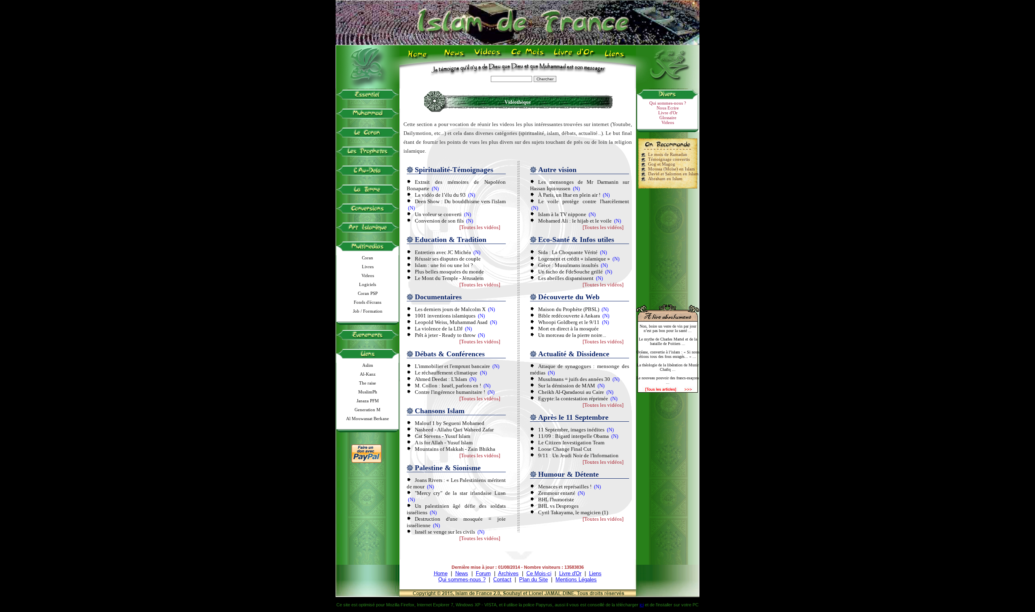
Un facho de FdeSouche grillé (571, 272)
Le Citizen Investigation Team (571, 443)
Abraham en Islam (665, 178)
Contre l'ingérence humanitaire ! (450, 392)
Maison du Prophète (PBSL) (568, 309)
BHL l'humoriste (556, 499)
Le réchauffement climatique (446, 373)
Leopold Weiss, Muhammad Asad (451, 322)
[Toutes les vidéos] (479, 227)
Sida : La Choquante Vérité (568, 252)
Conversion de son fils (439, 221)
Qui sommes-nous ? (667, 103)
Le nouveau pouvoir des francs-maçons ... (667, 380)
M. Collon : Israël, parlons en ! (448, 386)
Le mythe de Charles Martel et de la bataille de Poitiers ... (668, 341)
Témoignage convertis (669, 159)
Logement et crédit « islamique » (574, 259)
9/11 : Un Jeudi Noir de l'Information (578, 455)
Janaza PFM (368, 400)
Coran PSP (368, 293)
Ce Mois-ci (538, 573)
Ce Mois (527, 57)
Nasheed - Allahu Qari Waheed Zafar (454, 430)
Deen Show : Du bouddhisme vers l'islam (460, 201)
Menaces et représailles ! (564, 487)
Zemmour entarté (556, 493)
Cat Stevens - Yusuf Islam (442, 436)
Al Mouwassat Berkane (367, 418)
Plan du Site (533, 579)
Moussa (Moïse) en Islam (671, 168)
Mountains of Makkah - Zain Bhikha (455, 449)
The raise (367, 383)
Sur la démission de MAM (566, 386)
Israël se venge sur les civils (445, 532)
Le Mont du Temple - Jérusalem (449, 278)
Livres (368, 266)
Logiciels (367, 284)
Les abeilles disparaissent (566, 278)
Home (419, 57)
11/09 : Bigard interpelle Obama (573, 436)
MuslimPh (367, 391)
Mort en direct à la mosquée (568, 329)
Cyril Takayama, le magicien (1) (573, 512)
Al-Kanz (368, 374)
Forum (483, 573)
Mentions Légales (576, 579)
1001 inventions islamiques (445, 316)
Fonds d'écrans (367, 302)
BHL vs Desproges (558, 506)
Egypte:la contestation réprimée (573, 398)
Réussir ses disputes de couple (448, 259)
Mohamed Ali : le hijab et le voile (575, 221)
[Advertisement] (668, 243)
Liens (616, 57)
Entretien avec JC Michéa (443, 252)
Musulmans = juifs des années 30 (574, 379)
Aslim (367, 365)
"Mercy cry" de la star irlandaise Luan (460, 493)
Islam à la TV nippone (562, 214)
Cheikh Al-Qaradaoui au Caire (571, 392)
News (455, 57)
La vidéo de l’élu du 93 (440, 195)
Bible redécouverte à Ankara (569, 316)
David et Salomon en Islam (673, 173)
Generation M (367, 409)
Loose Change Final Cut (564, 449)
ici (642, 604)
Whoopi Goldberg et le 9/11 (569, 322)
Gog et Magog (661, 164)
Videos (488, 57)
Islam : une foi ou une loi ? (444, 265)
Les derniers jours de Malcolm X (450, 309)
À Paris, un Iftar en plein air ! (569, 195)
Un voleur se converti (438, 214)
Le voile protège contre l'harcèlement (583, 201)
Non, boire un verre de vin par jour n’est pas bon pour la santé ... (668, 328)
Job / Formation (367, 311)
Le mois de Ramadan (667, 154)
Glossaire (667, 117)
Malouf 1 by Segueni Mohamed (449, 423)
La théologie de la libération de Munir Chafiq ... (668, 367)
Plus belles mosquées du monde (449, 272)
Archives (508, 573)
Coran (367, 257)
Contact (502, 579)
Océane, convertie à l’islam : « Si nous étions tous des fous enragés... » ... (667, 354)
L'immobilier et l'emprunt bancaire (452, 366)
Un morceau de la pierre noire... (572, 335)
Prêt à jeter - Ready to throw (445, 335)
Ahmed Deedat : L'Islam (441, 379)
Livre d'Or (573, 57)
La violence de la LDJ (439, 329)
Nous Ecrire (668, 107)
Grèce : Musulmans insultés (568, 265)
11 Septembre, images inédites (571, 430)
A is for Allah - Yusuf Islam (444, 443)
